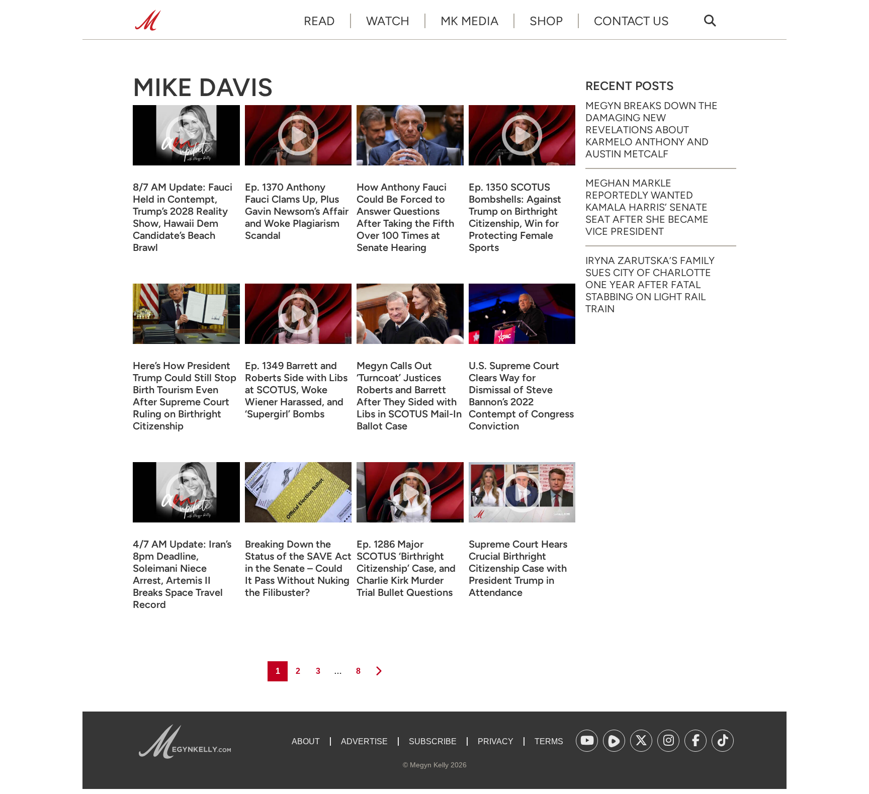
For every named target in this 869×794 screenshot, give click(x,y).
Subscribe (433, 741)
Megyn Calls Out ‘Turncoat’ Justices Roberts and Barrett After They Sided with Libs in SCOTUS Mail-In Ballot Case (409, 396)
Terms (549, 741)
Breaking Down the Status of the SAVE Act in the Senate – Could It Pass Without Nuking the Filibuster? (298, 568)
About (306, 741)
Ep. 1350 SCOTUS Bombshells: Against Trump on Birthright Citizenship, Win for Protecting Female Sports (515, 217)
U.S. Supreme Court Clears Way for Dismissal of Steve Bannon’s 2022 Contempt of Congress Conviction (521, 396)
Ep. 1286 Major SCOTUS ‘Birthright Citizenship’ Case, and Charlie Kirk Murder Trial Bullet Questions (406, 568)
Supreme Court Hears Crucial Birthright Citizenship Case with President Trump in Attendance (518, 568)
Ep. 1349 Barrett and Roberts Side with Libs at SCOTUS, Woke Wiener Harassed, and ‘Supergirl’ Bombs (296, 390)
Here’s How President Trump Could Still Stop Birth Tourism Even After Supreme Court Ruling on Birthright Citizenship (184, 396)
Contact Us (631, 21)
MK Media (469, 21)
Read (319, 21)
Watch (387, 21)
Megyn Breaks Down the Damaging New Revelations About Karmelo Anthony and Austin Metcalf (651, 130)
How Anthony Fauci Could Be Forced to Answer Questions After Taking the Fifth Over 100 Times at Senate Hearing (405, 217)
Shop (546, 21)
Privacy (495, 741)
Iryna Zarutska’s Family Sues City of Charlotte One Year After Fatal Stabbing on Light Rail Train (650, 284)
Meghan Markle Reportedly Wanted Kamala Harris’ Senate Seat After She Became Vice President (647, 207)
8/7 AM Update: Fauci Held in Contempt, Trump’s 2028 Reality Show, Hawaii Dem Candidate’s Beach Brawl (182, 217)
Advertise (364, 741)
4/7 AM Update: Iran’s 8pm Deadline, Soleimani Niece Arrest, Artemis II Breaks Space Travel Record (182, 574)
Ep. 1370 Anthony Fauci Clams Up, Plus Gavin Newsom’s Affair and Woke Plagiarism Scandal (297, 211)
